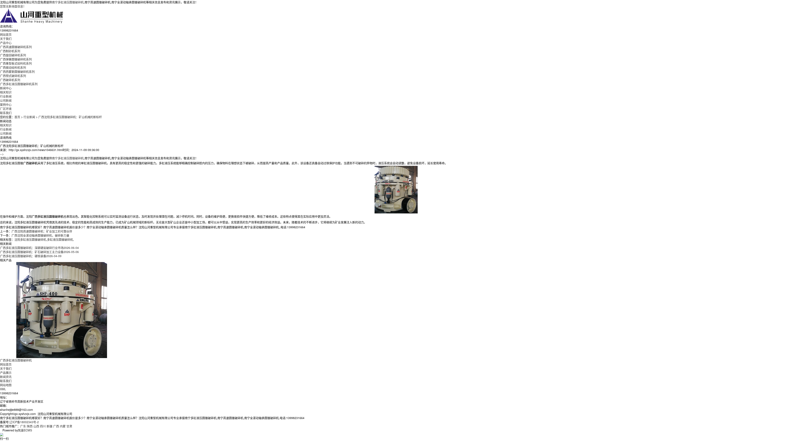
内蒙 (63, 426)
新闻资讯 (6, 377)
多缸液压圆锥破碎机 (60, 239)
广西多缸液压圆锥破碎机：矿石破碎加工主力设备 (39, 252)
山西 (36, 426)
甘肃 (69, 426)
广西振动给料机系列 (13, 67)
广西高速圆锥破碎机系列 (16, 47)
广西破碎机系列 (10, 80)
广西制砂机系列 (10, 51)
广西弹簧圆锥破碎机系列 (16, 59)
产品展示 (6, 372)
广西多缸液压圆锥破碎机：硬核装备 (30, 256)
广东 (23, 426)
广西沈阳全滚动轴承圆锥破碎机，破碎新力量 (40, 235)
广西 (56, 426)
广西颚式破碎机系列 (13, 76)
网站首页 (6, 364)
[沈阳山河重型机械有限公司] (32, 16)
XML (3, 389)
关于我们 (6, 368)
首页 (17, 117)
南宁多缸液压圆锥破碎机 (68, 2)
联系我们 (6, 381)
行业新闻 (6, 96)
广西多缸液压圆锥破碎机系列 (19, 84)
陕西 (30, 426)
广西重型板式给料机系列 (16, 63)
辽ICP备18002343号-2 (24, 422)
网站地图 (6, 385)
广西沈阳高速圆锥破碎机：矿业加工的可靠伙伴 (42, 231)
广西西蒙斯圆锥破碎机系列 (17, 71)
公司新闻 (6, 100)
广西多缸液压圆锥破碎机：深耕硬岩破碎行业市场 (39, 248)
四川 (43, 426)
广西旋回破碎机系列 (13, 55)
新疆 (49, 426)
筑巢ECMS (25, 430)
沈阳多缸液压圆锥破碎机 (30, 239)
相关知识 (6, 92)
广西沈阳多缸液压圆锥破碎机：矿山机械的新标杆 (70, 117)
